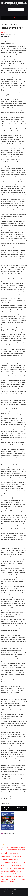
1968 (2, 847)
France (9, 859)
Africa (5, 847)
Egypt (18, 853)
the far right (14, 874)
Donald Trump (21, 849)
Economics (11, 853)
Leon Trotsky (3, 865)
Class (5, 849)
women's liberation (14, 879)
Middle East (8, 865)
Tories (8, 876)
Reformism (12, 868)
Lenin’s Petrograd (20, 807)
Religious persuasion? (6, 808)
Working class (10, 881)
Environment (5, 856)
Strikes (13, 871)
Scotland (9, 871)
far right (19, 856)
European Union (14, 856)
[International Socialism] (14, 3)
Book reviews (6, 803)
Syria (17, 871)
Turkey (19, 876)
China (2, 849)
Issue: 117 (3, 32)
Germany (13, 859)
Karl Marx (14, 862)
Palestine (15, 865)
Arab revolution (17, 847)
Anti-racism (9, 847)
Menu (14, 18)
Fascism (4, 859)
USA (6, 879)
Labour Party (21, 862)
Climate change (12, 849)
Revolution (17, 868)
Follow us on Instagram (8, 833)
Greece (17, 859)
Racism (8, 868)
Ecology (3, 853)
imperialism (6, 862)
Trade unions (13, 876)
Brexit (23, 847)
